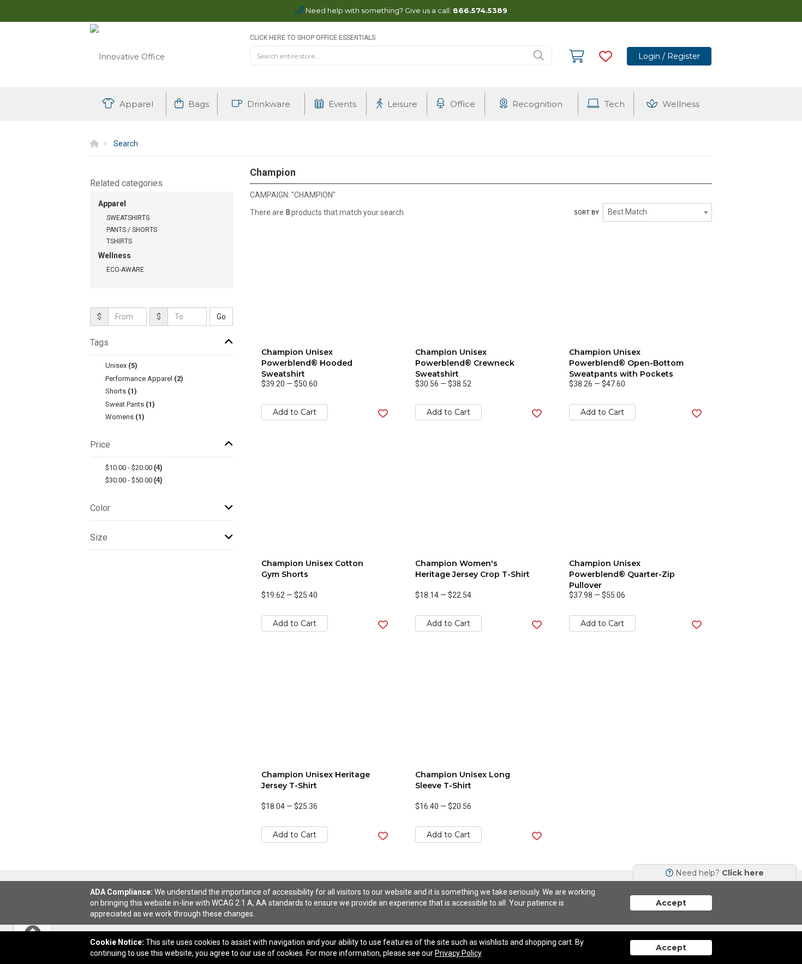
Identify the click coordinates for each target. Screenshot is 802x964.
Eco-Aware (125, 269)
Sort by (586, 212)
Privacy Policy (458, 953)
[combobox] (657, 212)
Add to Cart (294, 412)
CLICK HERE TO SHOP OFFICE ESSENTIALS (312, 37)
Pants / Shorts (131, 230)
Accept (671, 903)
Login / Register (669, 56)
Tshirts (119, 241)
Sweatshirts (127, 218)
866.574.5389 (480, 10)
